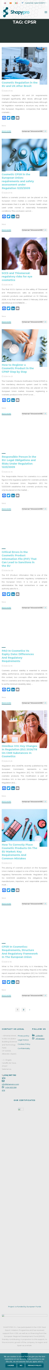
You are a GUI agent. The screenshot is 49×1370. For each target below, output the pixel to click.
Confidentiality (24, 1048)
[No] (46, 1361)
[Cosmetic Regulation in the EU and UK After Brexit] (24, 66)
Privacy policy (23, 1036)
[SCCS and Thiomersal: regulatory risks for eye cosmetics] (24, 256)
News (4, 126)
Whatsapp (39, 1039)
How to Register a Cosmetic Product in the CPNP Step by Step (18, 368)
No (21, 1365)
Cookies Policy (24, 1044)
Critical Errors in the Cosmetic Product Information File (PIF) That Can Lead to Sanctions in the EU (19, 559)
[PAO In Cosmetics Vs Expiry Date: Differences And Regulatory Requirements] (24, 634)
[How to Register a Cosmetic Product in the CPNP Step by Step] (24, 348)
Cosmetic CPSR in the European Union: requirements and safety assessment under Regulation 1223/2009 (18, 181)
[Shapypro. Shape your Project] (15, 12)
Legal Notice (23, 1040)
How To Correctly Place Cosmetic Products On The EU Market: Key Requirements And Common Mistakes (19, 851)
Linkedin (39, 1036)
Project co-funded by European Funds (24, 1307)
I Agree (11, 1365)
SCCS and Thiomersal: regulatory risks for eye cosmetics (17, 277)
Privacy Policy (34, 1365)
